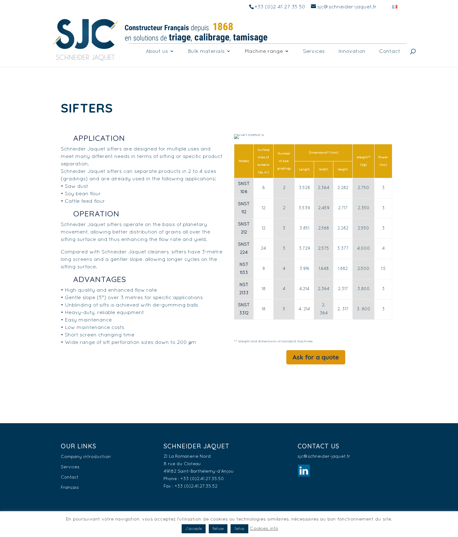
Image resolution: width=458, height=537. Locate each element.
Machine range (264, 51)
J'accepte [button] (193, 528)
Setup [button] (239, 528)
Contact (389, 51)
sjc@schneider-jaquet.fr (324, 456)
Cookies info (264, 528)
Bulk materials (206, 51)
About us (157, 51)
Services (314, 51)
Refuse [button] (218, 528)
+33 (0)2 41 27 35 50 (280, 6)
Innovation (351, 51)
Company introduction (86, 456)
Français (70, 487)
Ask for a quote (316, 357)
